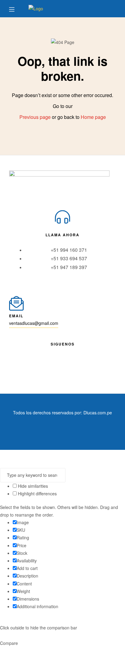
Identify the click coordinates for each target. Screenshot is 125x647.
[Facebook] (40, 359)
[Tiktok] (85, 359)
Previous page (35, 116)
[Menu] (16, 9)
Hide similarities (32, 486)
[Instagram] (62, 359)
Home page (93, 116)
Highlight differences (37, 493)
